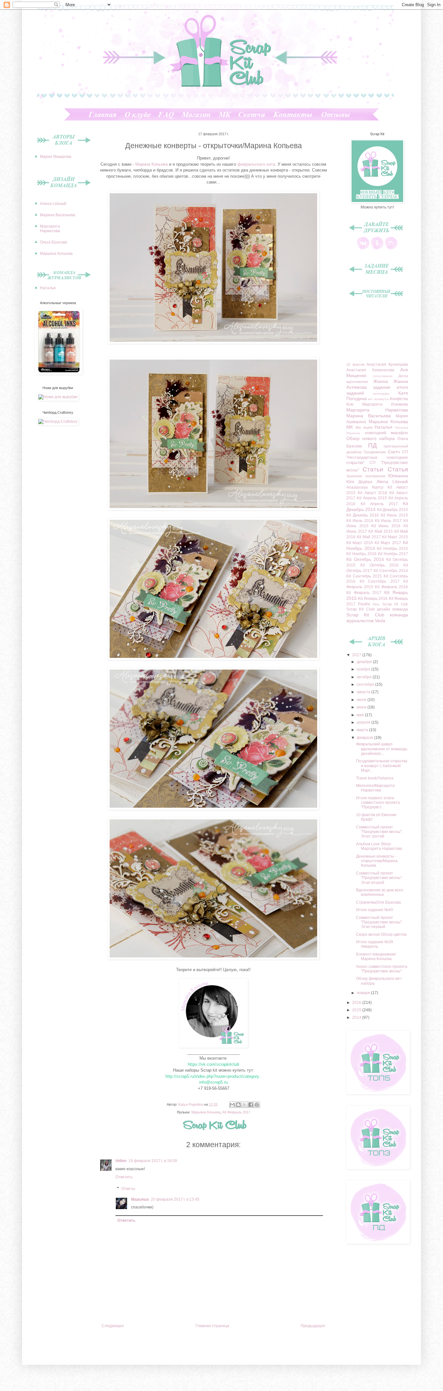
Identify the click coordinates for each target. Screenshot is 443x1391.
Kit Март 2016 (359, 543)
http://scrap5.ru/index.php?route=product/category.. (213, 1076)
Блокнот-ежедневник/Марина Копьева (376, 956)
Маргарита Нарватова (50, 228)
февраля (365, 737)
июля (362, 699)
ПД (372, 445)
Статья (398, 469)
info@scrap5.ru (213, 1082)
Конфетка (399, 399)
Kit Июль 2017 (388, 520)
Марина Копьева (151, 164)
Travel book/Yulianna (374, 778)
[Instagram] (391, 248)
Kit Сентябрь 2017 (380, 581)
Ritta (376, 604)
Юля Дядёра (359, 482)
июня (362, 707)
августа (364, 692)
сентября (366, 684)
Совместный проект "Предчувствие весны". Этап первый (379, 922)
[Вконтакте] (363, 248)
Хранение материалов (365, 476)
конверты (381, 399)
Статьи (373, 469)
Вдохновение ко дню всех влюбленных (379, 892)
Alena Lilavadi (392, 481)
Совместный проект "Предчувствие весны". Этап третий (379, 832)
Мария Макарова (55, 156)
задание (381, 387)
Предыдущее (313, 1326)
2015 (357, 1010)
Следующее (113, 1326)
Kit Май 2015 (380, 531)
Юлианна (398, 475)
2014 (357, 1017)
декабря (365, 662)
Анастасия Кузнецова (387, 364)
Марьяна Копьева (206, 1112)
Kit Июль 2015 (394, 515)
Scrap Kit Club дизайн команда (377, 609)
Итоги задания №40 (374, 910)
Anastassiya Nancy (364, 487)
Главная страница (212, 1326)
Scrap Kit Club (395, 604)
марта (363, 730)
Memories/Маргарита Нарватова (375, 787)
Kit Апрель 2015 (372, 498)
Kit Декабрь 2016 (362, 515)
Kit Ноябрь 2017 (393, 554)
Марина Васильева (57, 215)
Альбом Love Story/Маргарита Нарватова (379, 846)
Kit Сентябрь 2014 (391, 570)
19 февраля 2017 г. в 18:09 (152, 1161)
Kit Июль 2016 (359, 520)
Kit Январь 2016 (373, 598)
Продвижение (375, 452)
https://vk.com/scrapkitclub (213, 1064)
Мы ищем (364, 427)
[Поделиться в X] (244, 1104)
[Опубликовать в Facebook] (250, 1104)
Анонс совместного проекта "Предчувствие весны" (381, 968)
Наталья (48, 288)
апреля (364, 722)
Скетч (394, 451)
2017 (357, 655)
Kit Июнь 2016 (386, 526)
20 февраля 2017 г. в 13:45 (175, 1199)
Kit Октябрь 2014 (365, 559)
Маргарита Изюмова (385, 404)
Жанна (380, 381)
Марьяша (140, 1199)
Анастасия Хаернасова (370, 370)
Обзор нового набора (370, 438)
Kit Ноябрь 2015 (392, 548)
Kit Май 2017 (369, 537)
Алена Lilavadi (53, 203)
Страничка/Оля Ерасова (378, 902)
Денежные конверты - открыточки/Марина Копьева (377, 861)
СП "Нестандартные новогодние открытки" (377, 457)
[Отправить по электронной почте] (232, 1104)
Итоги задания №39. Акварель (375, 944)
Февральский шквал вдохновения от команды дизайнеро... (381, 749)
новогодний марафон (386, 433)
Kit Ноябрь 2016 (361, 554)
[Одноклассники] (377, 248)
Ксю (349, 404)
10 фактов (355, 364)
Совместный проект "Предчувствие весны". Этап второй (379, 878)
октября (365, 677)
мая (361, 715)
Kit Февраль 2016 (391, 587)
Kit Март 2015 (395, 537)
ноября (364, 669)
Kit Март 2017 (388, 543)
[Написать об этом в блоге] (238, 1104)
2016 (357, 1002)
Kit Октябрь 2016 (379, 565)
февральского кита (255, 164)
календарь (381, 393)
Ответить (124, 1177)
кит (370, 399)
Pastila (364, 604)
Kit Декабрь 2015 (392, 509)
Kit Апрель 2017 (379, 504)
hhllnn (120, 1161)
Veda (380, 620)
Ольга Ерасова (53, 242)
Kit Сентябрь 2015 (364, 576)
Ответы (128, 1188)
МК (349, 427)
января (364, 993)
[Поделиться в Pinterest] (257, 1104)
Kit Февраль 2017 (236, 1112)
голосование (383, 376)
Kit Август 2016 (373, 493)
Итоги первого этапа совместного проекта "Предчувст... (378, 803)
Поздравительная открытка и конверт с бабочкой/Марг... (381, 766)
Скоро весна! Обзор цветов (381, 934)
